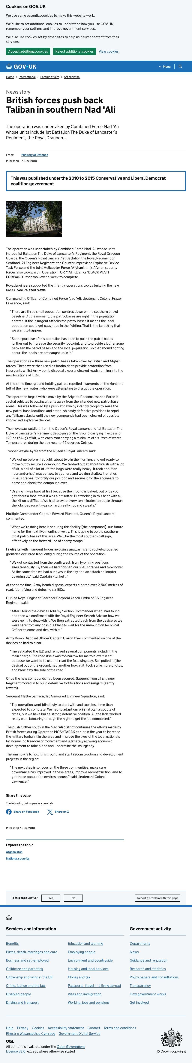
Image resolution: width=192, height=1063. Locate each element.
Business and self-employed (27, 960)
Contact (94, 1028)
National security (17, 858)
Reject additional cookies (74, 51)
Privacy (22, 1028)
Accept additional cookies (28, 51)
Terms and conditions (120, 1028)
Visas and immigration (84, 994)
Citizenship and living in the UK (29, 977)
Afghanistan (72, 77)
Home (10, 77)
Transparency (140, 985)
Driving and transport (22, 1002)
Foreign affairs (49, 77)
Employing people (81, 952)
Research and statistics (148, 969)
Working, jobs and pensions (89, 1002)
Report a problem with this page (157, 898)
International (27, 77)
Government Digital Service (79, 1033)
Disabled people (18, 994)
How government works (148, 994)
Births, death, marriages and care (31, 952)
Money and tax (79, 977)
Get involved (139, 1002)
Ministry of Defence (34, 155)
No (77, 898)
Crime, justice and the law (26, 985)
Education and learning (85, 943)
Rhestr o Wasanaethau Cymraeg (30, 1033)
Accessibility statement (66, 1028)
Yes (54, 898)
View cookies (109, 51)
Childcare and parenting (24, 969)
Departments (140, 943)
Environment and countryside (90, 960)
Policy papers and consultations (154, 977)
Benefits (12, 943)
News (134, 952)
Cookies (38, 1028)
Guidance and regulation (148, 960)
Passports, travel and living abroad (94, 985)
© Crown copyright (171, 1051)
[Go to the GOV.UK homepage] (21, 66)
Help (10, 1028)
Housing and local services (88, 969)
